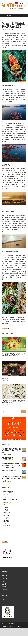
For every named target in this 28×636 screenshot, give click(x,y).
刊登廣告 (4, 581)
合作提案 (4, 584)
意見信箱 (4, 575)
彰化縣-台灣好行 (7, 497)
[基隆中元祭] (14, 376)
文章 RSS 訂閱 (5, 599)
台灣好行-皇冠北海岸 (8, 492)
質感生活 (6, 504)
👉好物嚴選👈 (7, 502)
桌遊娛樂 (6, 518)
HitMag (17, 626)
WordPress (10, 626)
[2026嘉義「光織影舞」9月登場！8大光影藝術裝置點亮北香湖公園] (14, 352)
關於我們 (4, 589)
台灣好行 (5, 494)
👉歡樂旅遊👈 (7, 521)
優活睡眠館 (7, 512)
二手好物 (6, 510)
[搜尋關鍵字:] (14, 411)
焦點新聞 (8, 21)
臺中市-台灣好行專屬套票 (10, 500)
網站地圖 (4, 587)
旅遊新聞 (3, 21)
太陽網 (12, 623)
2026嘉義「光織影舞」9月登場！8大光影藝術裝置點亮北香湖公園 (13, 354)
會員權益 (4, 578)
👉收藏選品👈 (7, 515)
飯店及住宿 (7, 526)
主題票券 (6, 523)
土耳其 (8, 328)
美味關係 (6, 507)
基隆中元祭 (5, 378)
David (11, 29)
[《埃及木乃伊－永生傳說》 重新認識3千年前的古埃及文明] (14, 399)
